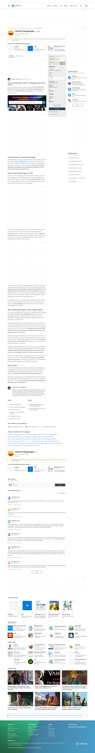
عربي (9, 743)
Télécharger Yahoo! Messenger (51, 443)
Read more (10, 555)
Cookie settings (51, 735)
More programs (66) (56, 70)
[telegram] (85, 727)
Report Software (54, 111)
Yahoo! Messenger (27, 31)
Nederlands (46, 743)
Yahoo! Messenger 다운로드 (30, 445)
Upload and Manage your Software (33, 730)
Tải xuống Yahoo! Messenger (15, 434)
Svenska (63, 743)
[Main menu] (8, 5)
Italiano (35, 743)
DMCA (49, 726)
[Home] (8, 28)
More (37, 572)
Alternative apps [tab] (19, 55)
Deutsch (12, 743)
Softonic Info (10, 726)
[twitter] (57, 105)
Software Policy (31, 732)
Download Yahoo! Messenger (31, 439)
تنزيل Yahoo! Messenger (27, 436)
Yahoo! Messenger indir (47, 439)
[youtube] (82, 727)
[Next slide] (45, 108)
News (67, 5)
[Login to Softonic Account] (86, 5)
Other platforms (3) (53, 87)
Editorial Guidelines (12, 733)
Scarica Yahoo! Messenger (14, 445)
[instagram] (72, 727)
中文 (21, 744)
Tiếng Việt (17, 744)
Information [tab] (11, 55)
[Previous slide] (9, 108)
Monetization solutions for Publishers (33, 727)
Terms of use (51, 730)
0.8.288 (51, 78)
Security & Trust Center (13, 728)
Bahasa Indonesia (29, 743)
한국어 (42, 743)
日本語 (38, 743)
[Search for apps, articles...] (81, 5)
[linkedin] (80, 727)
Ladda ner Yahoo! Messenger (32, 434)
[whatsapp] (60, 105)
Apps (50, 5)
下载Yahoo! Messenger (13, 436)
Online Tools (10, 737)
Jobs (9, 732)
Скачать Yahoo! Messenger (14, 439)
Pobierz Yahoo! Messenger (48, 434)
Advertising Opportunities (33, 734)
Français (23, 743)
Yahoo (50, 70)
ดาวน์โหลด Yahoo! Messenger (44, 436)
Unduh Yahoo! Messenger (50, 441)
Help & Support (11, 730)
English (16, 743)
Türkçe (13, 744)
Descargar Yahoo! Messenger (15, 443)
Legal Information (52, 728)
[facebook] (55, 105)
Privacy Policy (51, 732)
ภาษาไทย (9, 744)
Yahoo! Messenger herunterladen (33, 443)
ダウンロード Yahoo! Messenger (33, 441)
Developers (75, 5)
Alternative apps (54, 114)
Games (56, 5)
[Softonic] (16, 5)
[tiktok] (75, 727)
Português (54, 743)
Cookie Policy (51, 733)
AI (62, 5)
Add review (57, 108)
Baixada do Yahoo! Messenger (15, 441)
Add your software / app (13, 735)
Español (19, 743)
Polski (50, 743)
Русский (59, 743)
